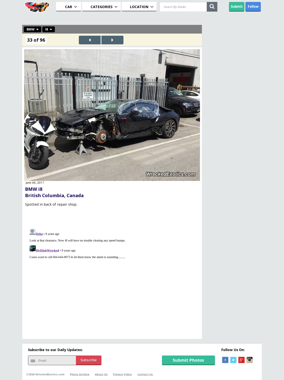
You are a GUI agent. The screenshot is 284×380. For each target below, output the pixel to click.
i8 (46, 29)
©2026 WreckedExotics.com (45, 374)
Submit (237, 6)
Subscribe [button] (89, 360)
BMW (30, 29)
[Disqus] (112, 275)
